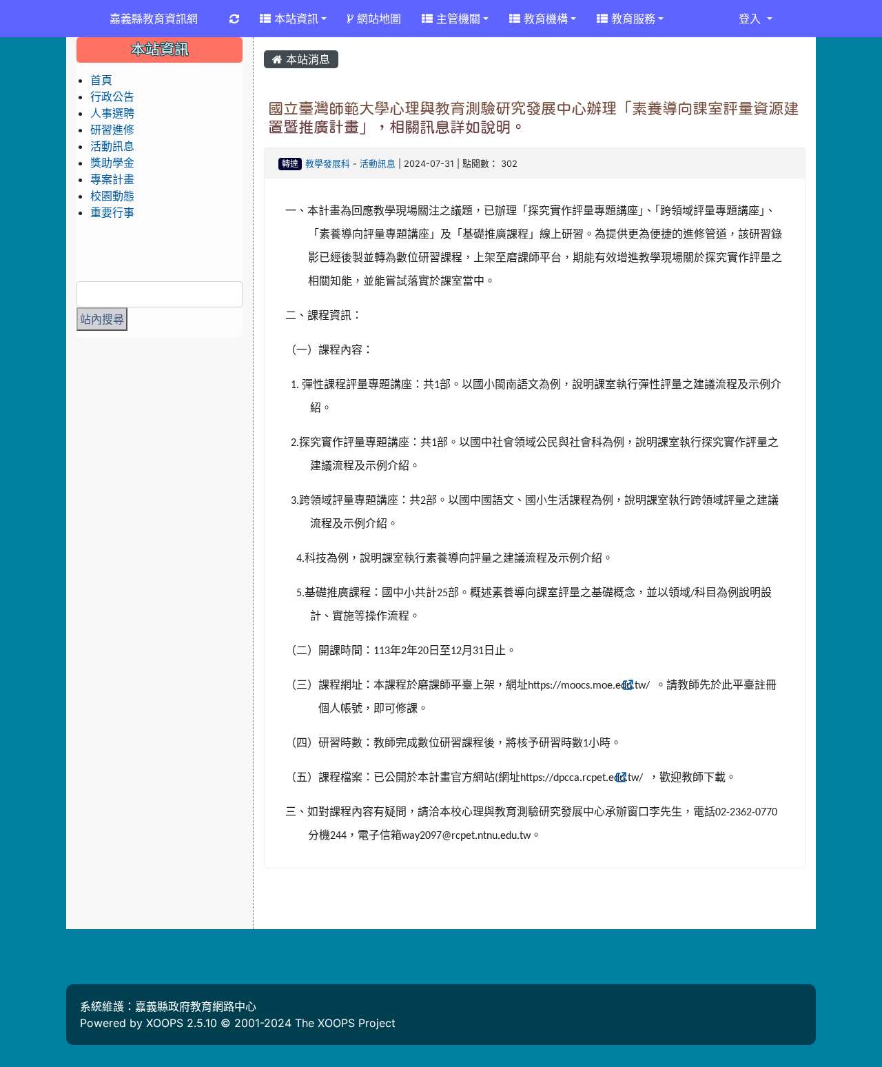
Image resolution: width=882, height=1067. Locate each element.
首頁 (101, 80)
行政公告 (112, 96)
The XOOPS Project (345, 1023)
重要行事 (112, 212)
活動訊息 (378, 164)
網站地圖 (377, 19)
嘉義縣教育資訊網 (154, 19)
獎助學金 (112, 163)
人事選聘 (112, 113)
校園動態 (112, 196)
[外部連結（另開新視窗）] (654, 685)
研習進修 (112, 129)
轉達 (290, 164)
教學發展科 (327, 164)
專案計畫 (112, 179)
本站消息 (306, 59)
